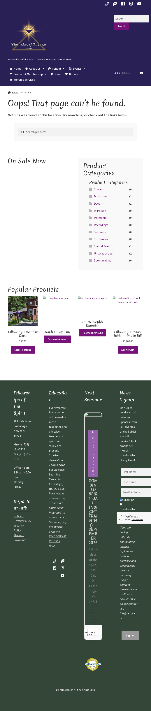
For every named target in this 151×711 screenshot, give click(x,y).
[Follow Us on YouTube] (139, 3)
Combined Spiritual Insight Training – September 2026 (93, 511)
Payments (100, 218)
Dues (97, 203)
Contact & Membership (28, 74)
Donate (73, 74)
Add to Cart (127, 349)
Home (17, 68)
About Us (35, 68)
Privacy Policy (22, 521)
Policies (19, 516)
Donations (100, 196)
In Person (100, 211)
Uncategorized (103, 253)
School (56, 68)
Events (77, 68)
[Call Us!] (107, 3)
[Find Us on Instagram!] (131, 3)
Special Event (102, 246)
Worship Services (24, 79)
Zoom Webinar (103, 260)
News (58, 74)
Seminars (100, 232)
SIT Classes (101, 239)
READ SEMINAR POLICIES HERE (57, 541)
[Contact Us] (115, 3)
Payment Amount (58, 339)
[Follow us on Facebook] (123, 3)
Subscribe (128, 500)
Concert (99, 189)
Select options (22, 349)
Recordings (101, 225)
